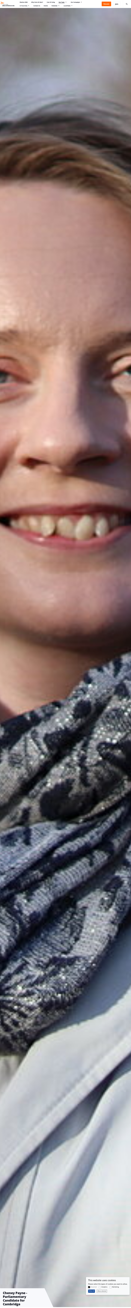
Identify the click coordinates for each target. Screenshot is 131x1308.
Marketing (115, 1287)
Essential (94, 1287)
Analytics (104, 1287)
